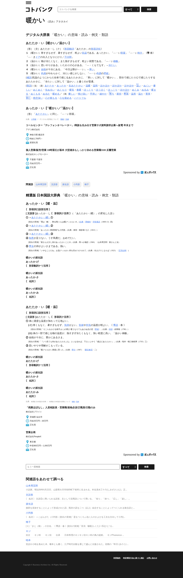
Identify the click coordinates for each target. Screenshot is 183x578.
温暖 (88, 85)
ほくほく (100, 90)
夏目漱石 (88, 350)
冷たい (112, 65)
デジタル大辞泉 (38, 35)
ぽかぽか (117, 85)
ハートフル (80, 98)
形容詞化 (96, 49)
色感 (43, 73)
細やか (103, 94)
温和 (95, 85)
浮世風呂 (96, 222)
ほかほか (105, 85)
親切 (119, 94)
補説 (29, 77)
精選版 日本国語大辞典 (43, 195)
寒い (91, 69)
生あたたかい (76, 85)
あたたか (49, 85)
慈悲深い (38, 98)
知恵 (31, 238)
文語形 (54, 184)
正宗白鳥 (122, 250)
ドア (38, 57)
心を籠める (66, 98)
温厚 (133, 94)
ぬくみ (135, 90)
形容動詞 (69, 49)
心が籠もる (51, 98)
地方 (139, 53)
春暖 (78, 90)
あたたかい (42, 114)
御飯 (115, 61)
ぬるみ (145, 90)
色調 (98, 73)
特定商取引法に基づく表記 (133, 558)
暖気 (71, 90)
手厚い (93, 94)
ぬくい (147, 85)
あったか (61, 85)
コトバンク (39, 9)
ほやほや (129, 85)
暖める (56, 94)
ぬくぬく (38, 90)
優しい (71, 94)
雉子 (87, 184)
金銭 (43, 69)
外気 (88, 325)
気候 (81, 325)
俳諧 (111, 329)
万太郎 (68, 57)
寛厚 (147, 94)
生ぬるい (50, 90)
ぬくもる (35, 94)
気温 (84, 53)
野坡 (97, 329)
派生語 (65, 184)
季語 (115, 325)
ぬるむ (46, 94)
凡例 (67, 119)
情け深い (82, 94)
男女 (31, 246)
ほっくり (88, 90)
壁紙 (106, 73)
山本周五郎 (41, 184)
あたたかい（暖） (41, 217)
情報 (62, 119)
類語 (29, 85)
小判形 (76, 184)
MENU (28, 2)
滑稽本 (88, 222)
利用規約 (116, 558)
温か (140, 94)
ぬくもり (62, 90)
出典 (81, 222)
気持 (66, 325)
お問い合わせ (152, 558)
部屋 (123, 53)
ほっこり (112, 90)
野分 (74, 350)
